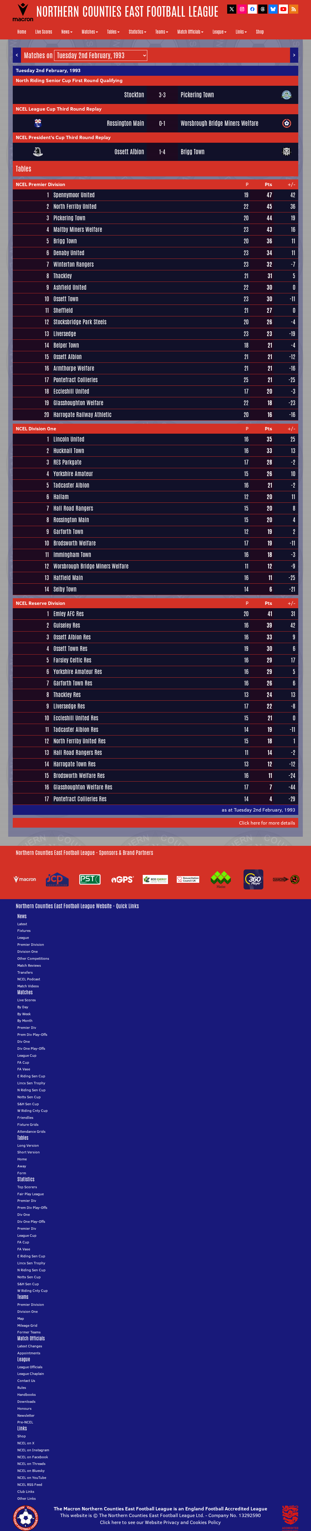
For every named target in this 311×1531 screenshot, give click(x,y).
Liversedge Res (69, 706)
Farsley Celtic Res (72, 660)
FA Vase (23, 1069)
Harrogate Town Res (74, 764)
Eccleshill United (71, 391)
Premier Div (26, 1027)
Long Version (28, 1145)
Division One (27, 951)
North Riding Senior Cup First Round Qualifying (69, 80)
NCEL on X (25, 1443)
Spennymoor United (74, 195)
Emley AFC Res (68, 613)
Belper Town (66, 345)
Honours (24, 1408)
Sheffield (63, 310)
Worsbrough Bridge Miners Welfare (219, 123)
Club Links (25, 1491)
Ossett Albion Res (72, 637)
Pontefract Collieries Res (79, 799)
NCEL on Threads (31, 1463)
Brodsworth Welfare (74, 543)
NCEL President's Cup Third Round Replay (63, 137)
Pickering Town (197, 94)
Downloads (26, 1401)
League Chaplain (30, 1373)
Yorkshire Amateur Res (77, 671)
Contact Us (26, 1380)
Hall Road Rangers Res (77, 752)
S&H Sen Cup (28, 1103)
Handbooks (26, 1394)
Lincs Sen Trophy (31, 1083)
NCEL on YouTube (31, 1477)
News (65, 32)
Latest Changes (29, 1346)
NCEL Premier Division (40, 184)
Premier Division (30, 944)
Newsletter (26, 1415)
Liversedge (64, 333)
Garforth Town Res (72, 683)
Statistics (136, 32)
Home (21, 32)
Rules (21, 1387)
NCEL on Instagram (33, 1450)
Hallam (61, 496)
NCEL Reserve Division (40, 603)
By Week (24, 1013)
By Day (22, 1006)
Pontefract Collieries (75, 379)
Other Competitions (33, 958)
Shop (260, 32)
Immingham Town (72, 554)
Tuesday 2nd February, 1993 (48, 70)
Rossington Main (125, 123)
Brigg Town (192, 151)
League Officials (30, 1366)
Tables (112, 32)
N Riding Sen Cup (31, 1089)
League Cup (26, 1055)
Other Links (26, 1498)
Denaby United (68, 252)
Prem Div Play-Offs (32, 1034)
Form (21, 1173)
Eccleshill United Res (75, 718)
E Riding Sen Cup (31, 1076)
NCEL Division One (36, 428)
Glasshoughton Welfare (78, 403)
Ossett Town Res (70, 648)
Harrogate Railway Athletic (82, 414)
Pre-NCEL (25, 1422)
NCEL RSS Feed (29, 1484)
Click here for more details (267, 822)
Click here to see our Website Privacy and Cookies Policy (160, 1522)
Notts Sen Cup (29, 1096)
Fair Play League (30, 1193)
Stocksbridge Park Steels (79, 322)
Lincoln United (68, 439)
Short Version (28, 1152)
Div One (23, 1041)
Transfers (25, 972)
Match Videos (28, 986)
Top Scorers (27, 1186)
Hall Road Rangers (73, 508)
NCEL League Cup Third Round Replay (58, 108)
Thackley (62, 276)
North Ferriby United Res (79, 741)
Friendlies (25, 1117)
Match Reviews (29, 965)
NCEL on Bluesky (31, 1470)
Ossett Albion (129, 151)
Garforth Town (68, 531)
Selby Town (65, 589)
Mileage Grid (27, 1325)
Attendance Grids (31, 1131)
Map (20, 1318)
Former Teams (29, 1332)
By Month (24, 1020)
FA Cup (23, 1062)
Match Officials (188, 32)
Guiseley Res (66, 625)
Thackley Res (66, 694)
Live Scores (43, 32)
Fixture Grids (28, 1124)
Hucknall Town (68, 450)
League (218, 32)
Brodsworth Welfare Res (78, 775)
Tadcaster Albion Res (75, 729)
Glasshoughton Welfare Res (82, 787)
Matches (88, 32)
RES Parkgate (67, 462)
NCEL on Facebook (32, 1456)
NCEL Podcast (28, 979)
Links (240, 32)
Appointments (28, 1353)
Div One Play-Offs (31, 1048)
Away (21, 1166)
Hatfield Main (68, 577)
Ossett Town (65, 299)
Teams (160, 32)
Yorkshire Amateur (73, 473)
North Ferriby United (75, 206)
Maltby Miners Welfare (77, 229)
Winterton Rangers (73, 264)
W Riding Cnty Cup (32, 1110)
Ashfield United (70, 287)
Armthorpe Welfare (73, 368)
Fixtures (24, 930)
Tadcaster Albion (71, 485)
